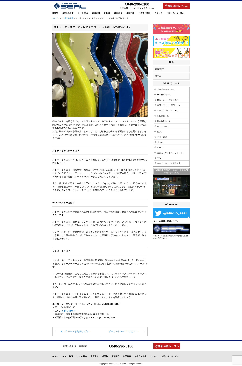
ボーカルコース (164, 95)
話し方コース (163, 116)
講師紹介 (118, 13)
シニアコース (163, 126)
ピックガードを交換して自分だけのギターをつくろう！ (80, 331)
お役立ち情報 (144, 13)
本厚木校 (96, 13)
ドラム (160, 142)
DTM (159, 158)
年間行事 (130, 13)
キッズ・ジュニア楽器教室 (169, 163)
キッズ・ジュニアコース (168, 110)
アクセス (158, 13)
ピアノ (160, 132)
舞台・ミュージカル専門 (168, 100)
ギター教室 (162, 137)
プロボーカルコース (166, 89)
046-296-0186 (138, 4)
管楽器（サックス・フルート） (170, 153)
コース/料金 (83, 13)
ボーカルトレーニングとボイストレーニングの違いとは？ (128, 331)
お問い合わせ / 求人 (175, 13)
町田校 (107, 13)
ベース (160, 147)
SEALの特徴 (68, 13)
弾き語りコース (164, 121)
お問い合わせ (68, 311)
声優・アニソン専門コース (169, 105)
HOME (55, 13)
